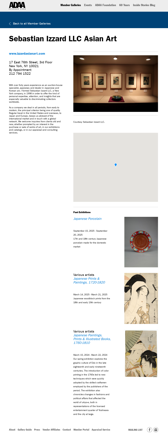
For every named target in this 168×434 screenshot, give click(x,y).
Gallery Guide (25, 429)
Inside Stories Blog (144, 5)
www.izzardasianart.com (27, 53)
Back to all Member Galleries (31, 23)
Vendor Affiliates (51, 429)
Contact (67, 429)
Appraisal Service (101, 429)
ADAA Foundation (105, 5)
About (12, 429)
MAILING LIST (135, 429)
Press (37, 429)
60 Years (124, 5)
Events (88, 5)
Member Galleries (71, 5)
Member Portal (81, 429)
